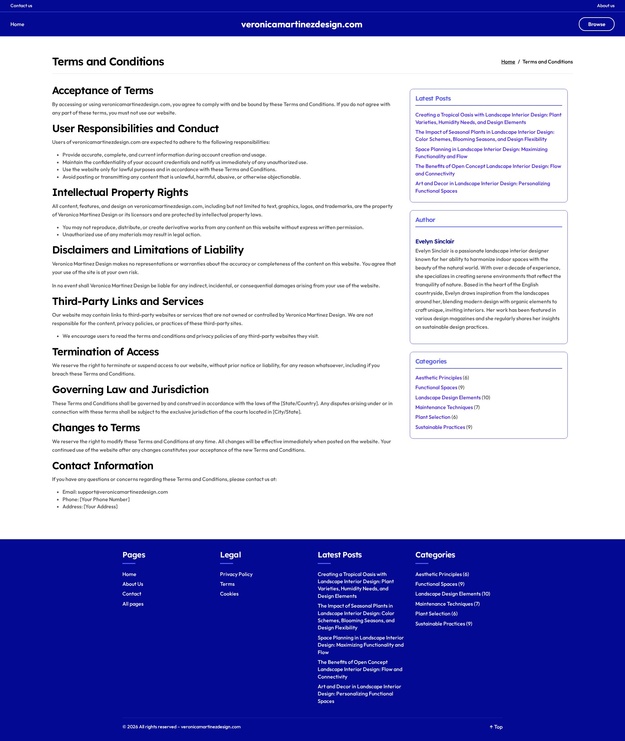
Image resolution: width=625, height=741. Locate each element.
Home (17, 24)
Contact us (21, 5)
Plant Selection (433, 417)
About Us (132, 584)
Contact (131, 593)
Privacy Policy (236, 574)
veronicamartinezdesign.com (301, 24)
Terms (227, 584)
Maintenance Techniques (444, 407)
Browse (596, 24)
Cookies (229, 593)
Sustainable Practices (440, 427)
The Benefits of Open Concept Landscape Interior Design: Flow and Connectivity (360, 669)
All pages (133, 603)
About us (606, 5)
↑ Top (496, 726)
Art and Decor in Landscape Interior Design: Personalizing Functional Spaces (359, 693)
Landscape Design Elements (448, 397)
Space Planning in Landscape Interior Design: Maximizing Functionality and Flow (361, 644)
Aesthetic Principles (438, 377)
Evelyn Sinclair (434, 241)
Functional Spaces (436, 387)
